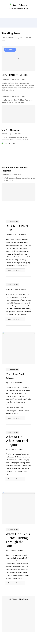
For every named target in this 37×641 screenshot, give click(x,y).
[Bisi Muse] (18, 5)
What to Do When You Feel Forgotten (17, 441)
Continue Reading (15, 270)
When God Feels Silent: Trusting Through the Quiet (18, 540)
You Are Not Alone (11, 130)
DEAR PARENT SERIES (15, 75)
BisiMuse (23, 234)
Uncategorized (12, 221)
